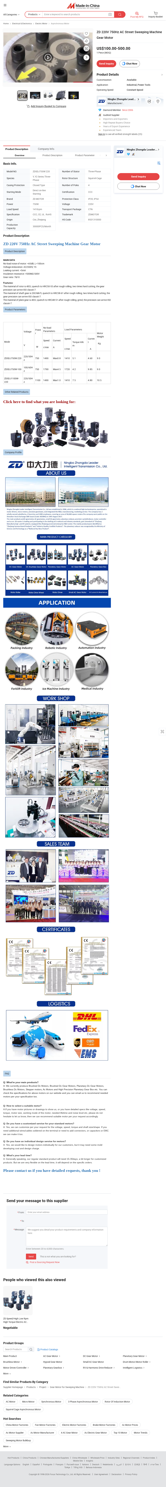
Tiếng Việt (78, 1467)
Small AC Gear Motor (93, 1361)
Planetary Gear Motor (134, 1356)
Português (47, 1464)
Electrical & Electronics (22, 23)
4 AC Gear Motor (69, 1432)
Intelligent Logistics (132, 1367)
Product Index (149, 1457)
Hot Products (13, 1457)
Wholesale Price (97, 1457)
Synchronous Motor (51, 1401)
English (26, 1464)
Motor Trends (140, 1432)
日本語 (137, 1464)
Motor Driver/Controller (15, 1367)
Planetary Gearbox (52, 1367)
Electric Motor (41, 23)
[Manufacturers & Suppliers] (83, 5)
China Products (29, 1457)
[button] (100, 155)
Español (36, 1464)
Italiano (85, 1464)
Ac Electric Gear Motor (95, 1432)
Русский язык (73, 1464)
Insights (89, 1460)
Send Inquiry (106, 63)
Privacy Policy (131, 1474)
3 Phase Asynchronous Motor (83, 1401)
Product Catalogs (49, 1349)
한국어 (128, 1464)
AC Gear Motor (50, 1356)
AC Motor (10, 1401)
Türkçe (67, 1467)
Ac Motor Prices (130, 1424)
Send (31, 1256)
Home (6, 23)
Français (59, 1464)
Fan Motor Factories (45, 1424)
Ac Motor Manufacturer (42, 1432)
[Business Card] (158, 163)
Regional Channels (131, 1457)
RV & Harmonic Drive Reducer (98, 1367)
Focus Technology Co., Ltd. (62, 1474)
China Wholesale (79, 1457)
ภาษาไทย (154, 1464)
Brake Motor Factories (104, 1424)
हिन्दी (145, 1464)
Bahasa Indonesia (94, 1467)
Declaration (117, 1474)
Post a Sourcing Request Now (43, 1262)
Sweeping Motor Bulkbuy (18, 1440)
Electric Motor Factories (74, 1424)
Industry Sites (114, 1457)
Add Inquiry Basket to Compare (48, 106)
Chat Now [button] (131, 63)
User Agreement (101, 1474)
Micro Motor (28, 1401)
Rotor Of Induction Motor (117, 1401)
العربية (119, 1464)
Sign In (101, 134)
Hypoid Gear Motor (52, 1361)
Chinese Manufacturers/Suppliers (54, 1457)
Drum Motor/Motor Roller (135, 1361)
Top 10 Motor (120, 1432)
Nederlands (108, 1464)
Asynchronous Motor (60, 23)
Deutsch (95, 1464)
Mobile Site (78, 1460)
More (6, 1446)
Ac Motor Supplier (15, 1432)
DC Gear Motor (90, 1356)
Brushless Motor (11, 1361)
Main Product (10, 1356)
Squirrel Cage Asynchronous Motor (23, 1409)
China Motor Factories (17, 1424)
